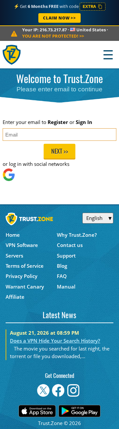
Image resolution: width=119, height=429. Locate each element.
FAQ (62, 276)
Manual (66, 286)
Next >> (59, 152)
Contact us (70, 245)
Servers (14, 255)
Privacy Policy (21, 276)
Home (13, 234)
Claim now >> (59, 18)
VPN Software (22, 245)
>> (53, 36)
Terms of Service (25, 265)
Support (66, 255)
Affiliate (15, 296)
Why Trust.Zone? (77, 234)
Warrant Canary (25, 286)
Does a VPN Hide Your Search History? (55, 340)
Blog (62, 265)
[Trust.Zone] (12, 54)
